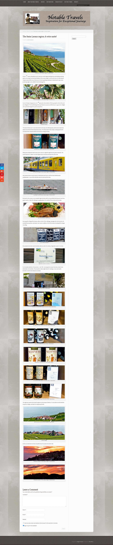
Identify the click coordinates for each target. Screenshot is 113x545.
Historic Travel (68, 1)
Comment (25, 494)
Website (24, 519)
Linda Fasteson (30, 39)
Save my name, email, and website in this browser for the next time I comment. (41, 523)
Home (24, 1)
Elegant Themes (80, 541)
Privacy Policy (58, 1)
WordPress (91, 541)
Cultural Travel (29, 31)
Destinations (50, 1)
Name (24, 509)
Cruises (43, 1)
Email (24, 514)
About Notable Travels (33, 1)
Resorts (76, 1)
